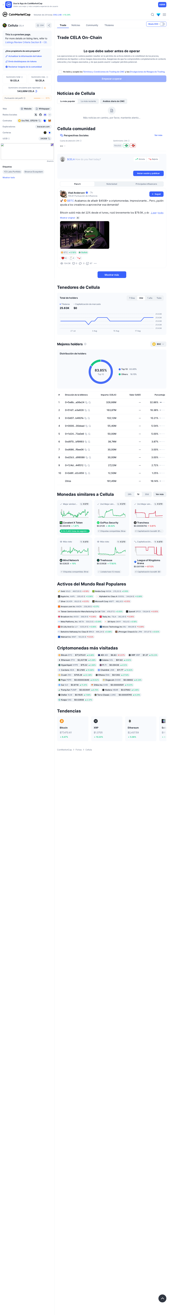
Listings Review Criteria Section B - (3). (26, 42)
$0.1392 (113, 675)
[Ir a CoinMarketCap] (16, 15)
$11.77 (117, 670)
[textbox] (99, 163)
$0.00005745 (118, 695)
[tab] (67, 101)
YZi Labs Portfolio (12, 171)
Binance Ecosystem (34, 171)
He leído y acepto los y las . (114, 71)
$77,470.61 (77, 655)
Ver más (158, 135)
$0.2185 (77, 670)
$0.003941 (79, 690)
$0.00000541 (113, 685)
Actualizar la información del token (25, 56)
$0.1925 (76, 695)
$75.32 (78, 665)
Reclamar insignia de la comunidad (25, 66)
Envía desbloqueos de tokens (22, 61)
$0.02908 (76, 700)
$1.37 (144, 655)
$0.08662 (123, 680)
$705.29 (76, 675)
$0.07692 (122, 690)
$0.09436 (114, 665)
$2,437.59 (78, 660)
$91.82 (116, 660)
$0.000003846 (80, 680)
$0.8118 (74, 685)
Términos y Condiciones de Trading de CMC (104, 71)
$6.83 (113, 655)
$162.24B (57, 15)
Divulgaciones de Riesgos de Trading (147, 71)
